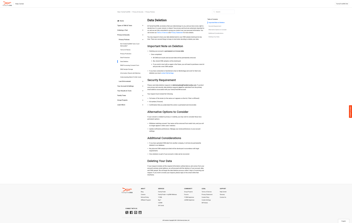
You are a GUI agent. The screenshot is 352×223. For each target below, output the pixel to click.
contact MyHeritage (167, 73)
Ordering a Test (122, 30)
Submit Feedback (350, 111)
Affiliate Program (146, 200)
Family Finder (162, 191)
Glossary (222, 194)
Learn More (121, 105)
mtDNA (160, 202)
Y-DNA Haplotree (189, 197)
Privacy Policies (150, 12)
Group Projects (122, 100)
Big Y (159, 200)
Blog (142, 191)
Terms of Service (162, 32)
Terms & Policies (125, 50)
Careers (143, 194)
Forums (186, 194)
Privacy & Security (137, 12)
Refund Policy (145, 197)
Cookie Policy (205, 197)
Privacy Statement (177, 32)
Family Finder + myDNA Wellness (167, 194)
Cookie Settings (206, 200)
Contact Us (223, 197)
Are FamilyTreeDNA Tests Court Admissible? (129, 45)
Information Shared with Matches (130, 73)
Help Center (223, 191)
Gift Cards (161, 205)
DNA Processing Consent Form (129, 65)
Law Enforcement (125, 81)
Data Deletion (124, 61)
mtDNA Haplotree (189, 200)
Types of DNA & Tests (124, 25)
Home (122, 21)
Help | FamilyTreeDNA (123, 12)
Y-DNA (160, 197)
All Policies (205, 202)
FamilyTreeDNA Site (342, 3)
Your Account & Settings (125, 86)
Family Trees (121, 95)
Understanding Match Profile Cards (130, 77)
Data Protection (125, 57)
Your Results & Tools (124, 91)
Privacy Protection (125, 54)
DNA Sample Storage (126, 69)
